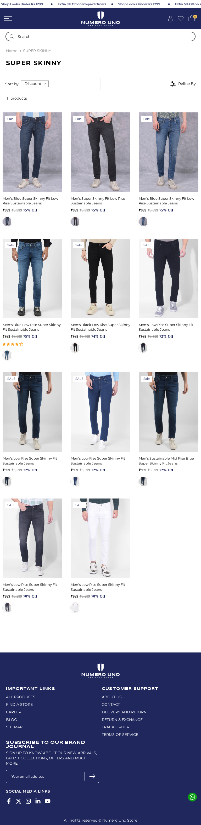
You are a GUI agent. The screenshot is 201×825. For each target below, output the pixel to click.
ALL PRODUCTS (20, 697)
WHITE (75, 608)
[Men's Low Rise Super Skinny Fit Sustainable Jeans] (168, 278)
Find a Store (19, 704)
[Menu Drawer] (33, 18)
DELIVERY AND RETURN (124, 712)
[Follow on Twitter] (18, 801)
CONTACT (111, 704)
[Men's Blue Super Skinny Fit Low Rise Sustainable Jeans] (32, 152)
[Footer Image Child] (100, 665)
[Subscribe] (92, 776)
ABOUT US (112, 697)
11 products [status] (17, 98)
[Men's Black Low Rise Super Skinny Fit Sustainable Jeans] (100, 278)
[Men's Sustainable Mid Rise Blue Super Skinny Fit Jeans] (168, 412)
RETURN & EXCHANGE (122, 719)
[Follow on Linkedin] (38, 801)
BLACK (75, 348)
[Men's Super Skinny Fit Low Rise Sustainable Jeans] (100, 152)
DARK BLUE (7, 221)
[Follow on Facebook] (9, 801)
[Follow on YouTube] (48, 801)
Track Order (115, 727)
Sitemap (14, 727)
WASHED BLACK (75, 221)
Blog (11, 719)
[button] (13, 344)
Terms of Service (120, 734)
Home (11, 50)
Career (13, 712)
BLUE (143, 481)
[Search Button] (12, 36)
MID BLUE (143, 221)
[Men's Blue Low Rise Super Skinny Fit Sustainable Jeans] (32, 278)
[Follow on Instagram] (28, 801)
